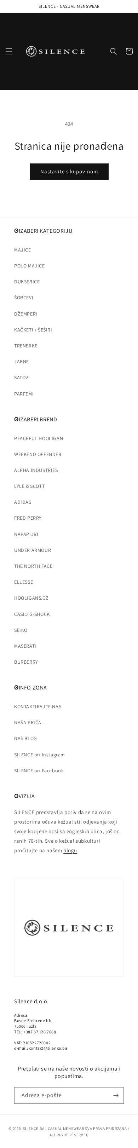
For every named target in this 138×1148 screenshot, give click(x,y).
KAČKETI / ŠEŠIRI (33, 330)
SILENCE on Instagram (39, 754)
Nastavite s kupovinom (69, 171)
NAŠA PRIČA (27, 722)
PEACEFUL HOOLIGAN (38, 438)
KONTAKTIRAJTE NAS (37, 706)
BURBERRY (26, 662)
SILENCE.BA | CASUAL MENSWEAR (53, 1128)
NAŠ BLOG (25, 738)
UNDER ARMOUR (32, 550)
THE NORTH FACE (33, 566)
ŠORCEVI (23, 297)
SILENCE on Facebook (39, 770)
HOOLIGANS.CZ (31, 598)
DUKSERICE (27, 281)
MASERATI (25, 646)
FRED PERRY (28, 518)
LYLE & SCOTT (29, 486)
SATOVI (22, 377)
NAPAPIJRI (26, 534)
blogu (70, 850)
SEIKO (21, 630)
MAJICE (22, 250)
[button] (9, 51)
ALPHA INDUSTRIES (36, 470)
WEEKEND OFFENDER (38, 454)
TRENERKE (26, 345)
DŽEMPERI (26, 314)
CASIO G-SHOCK (32, 614)
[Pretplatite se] (115, 1095)
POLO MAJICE (29, 266)
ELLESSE (23, 582)
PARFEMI (24, 394)
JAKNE (21, 361)
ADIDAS (22, 502)
